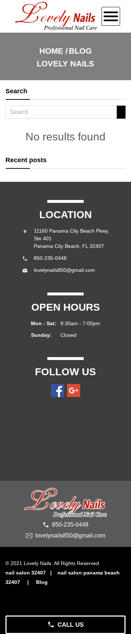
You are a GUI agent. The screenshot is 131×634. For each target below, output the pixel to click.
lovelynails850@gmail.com (64, 270)
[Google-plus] (73, 390)
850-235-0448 (50, 258)
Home (51, 51)
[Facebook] (57, 390)
